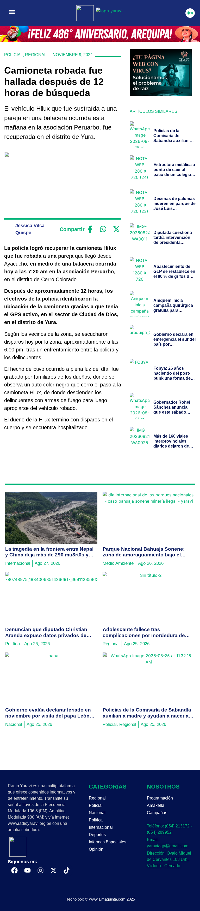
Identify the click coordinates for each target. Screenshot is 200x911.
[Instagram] (40, 870)
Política (96, 820)
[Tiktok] (66, 870)
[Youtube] (27, 870)
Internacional (101, 827)
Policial (13, 54)
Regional (36, 54)
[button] (12, 12)
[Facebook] (90, 229)
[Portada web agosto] (100, 40)
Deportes (97, 834)
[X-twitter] (53, 870)
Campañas (157, 812)
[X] (116, 229)
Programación (160, 798)
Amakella (155, 805)
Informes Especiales (107, 842)
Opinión (96, 849)
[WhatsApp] (103, 229)
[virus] (161, 94)
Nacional (97, 812)
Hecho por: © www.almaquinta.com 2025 (100, 899)
